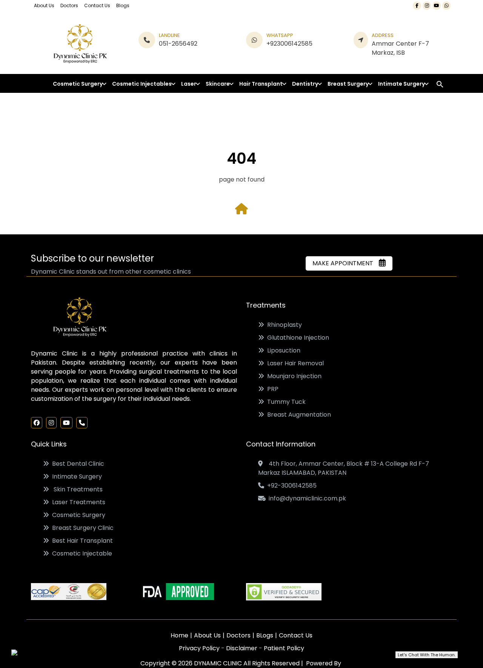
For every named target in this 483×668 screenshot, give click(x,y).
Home (179, 635)
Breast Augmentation (297, 414)
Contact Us (97, 5)
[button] (440, 84)
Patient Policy (284, 648)
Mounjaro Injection (292, 376)
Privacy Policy (200, 648)
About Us (44, 5)
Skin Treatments (76, 489)
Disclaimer (242, 648)
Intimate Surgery (75, 476)
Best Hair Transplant (81, 540)
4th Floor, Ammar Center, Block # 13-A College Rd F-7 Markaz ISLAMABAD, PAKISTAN (343, 468)
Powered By (323, 663)
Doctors (69, 5)
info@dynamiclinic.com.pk (306, 498)
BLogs (264, 635)
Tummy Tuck (285, 401)
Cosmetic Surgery (77, 515)
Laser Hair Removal (294, 363)
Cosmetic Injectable (80, 553)
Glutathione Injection (296, 337)
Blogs (122, 5)
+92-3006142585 (290, 485)
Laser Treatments (77, 502)
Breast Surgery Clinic (81, 527)
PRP (271, 389)
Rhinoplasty (283, 324)
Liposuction (282, 350)
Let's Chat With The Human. (426, 655)
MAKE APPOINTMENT (345, 263)
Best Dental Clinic (76, 463)
